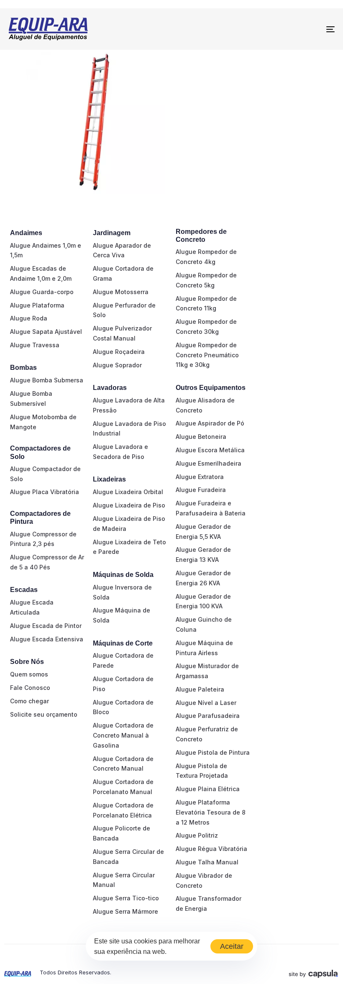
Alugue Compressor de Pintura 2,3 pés (43, 539)
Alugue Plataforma (37, 305)
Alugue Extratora (200, 476)
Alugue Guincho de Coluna (204, 624)
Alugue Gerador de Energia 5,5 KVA (203, 531)
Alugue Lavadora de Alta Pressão (129, 405)
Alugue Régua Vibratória (211, 848)
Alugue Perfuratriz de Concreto (207, 734)
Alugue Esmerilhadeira (208, 463)
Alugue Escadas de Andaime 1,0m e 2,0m (41, 273)
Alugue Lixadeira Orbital (128, 491)
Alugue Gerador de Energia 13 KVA (203, 554)
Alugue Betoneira (201, 436)
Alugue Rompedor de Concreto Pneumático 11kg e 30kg (207, 355)
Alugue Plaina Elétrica (208, 788)
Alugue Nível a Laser (206, 702)
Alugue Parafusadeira (208, 715)
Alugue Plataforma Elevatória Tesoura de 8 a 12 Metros (211, 812)
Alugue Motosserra (120, 291)
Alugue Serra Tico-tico (126, 898)
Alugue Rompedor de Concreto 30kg (206, 326)
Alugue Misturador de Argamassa (207, 670)
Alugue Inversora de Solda (122, 592)
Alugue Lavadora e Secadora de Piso (120, 451)
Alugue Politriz (197, 835)
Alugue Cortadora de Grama (123, 273)
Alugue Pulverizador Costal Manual (122, 333)
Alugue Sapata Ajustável (46, 331)
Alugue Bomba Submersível (31, 398)
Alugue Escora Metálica (210, 450)
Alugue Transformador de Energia (208, 903)
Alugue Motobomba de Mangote (43, 421)
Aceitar (231, 946)
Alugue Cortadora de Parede (123, 660)
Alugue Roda (28, 318)
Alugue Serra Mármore (125, 911)
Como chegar (29, 701)
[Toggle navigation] (280, 29)
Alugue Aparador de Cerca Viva (122, 250)
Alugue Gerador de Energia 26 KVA (203, 578)
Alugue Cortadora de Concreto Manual (123, 763)
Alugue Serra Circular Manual (124, 880)
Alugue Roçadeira (119, 351)
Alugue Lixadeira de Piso (129, 505)
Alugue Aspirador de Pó (210, 423)
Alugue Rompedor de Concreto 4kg (206, 256)
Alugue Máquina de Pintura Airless (204, 647)
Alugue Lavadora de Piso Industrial (129, 428)
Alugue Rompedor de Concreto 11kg (206, 303)
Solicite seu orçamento (43, 714)
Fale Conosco (30, 687)
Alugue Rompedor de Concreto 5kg (206, 280)
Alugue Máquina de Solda (121, 615)
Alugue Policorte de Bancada (121, 833)
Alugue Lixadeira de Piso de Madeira (129, 523)
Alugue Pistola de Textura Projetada (202, 770)
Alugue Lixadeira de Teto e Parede (129, 547)
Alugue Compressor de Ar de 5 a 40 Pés (47, 562)
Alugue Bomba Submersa (46, 380)
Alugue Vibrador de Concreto (204, 880)
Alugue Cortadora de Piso (123, 683)
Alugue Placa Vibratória (44, 491)
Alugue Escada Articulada (32, 607)
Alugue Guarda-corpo (42, 291)
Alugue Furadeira (201, 489)
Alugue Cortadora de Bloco (123, 707)
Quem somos (29, 674)
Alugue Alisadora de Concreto (205, 405)
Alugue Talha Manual (207, 862)
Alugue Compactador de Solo (45, 473)
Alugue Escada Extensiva (46, 639)
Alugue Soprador (117, 365)
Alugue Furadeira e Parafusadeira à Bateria (211, 508)
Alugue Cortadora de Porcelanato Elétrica (123, 810)
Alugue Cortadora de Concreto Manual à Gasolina (123, 735)
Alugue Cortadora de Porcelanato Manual (123, 786)
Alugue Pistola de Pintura (213, 752)
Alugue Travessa (34, 344)
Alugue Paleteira (200, 689)
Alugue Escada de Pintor (46, 625)
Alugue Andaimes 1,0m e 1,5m (45, 250)
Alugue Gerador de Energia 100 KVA (203, 601)
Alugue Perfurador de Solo (124, 310)
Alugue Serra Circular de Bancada (128, 856)
